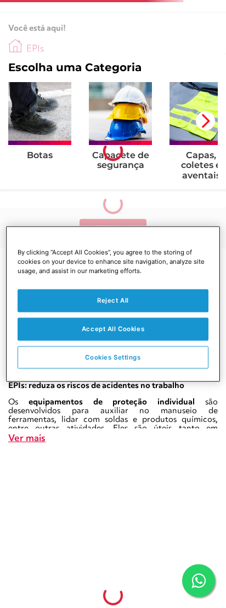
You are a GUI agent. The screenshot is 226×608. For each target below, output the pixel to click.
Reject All (113, 300)
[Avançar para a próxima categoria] (205, 121)
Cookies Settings (112, 357)
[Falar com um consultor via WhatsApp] (198, 580)
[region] (112, 304)
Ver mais (27, 438)
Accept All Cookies (113, 328)
